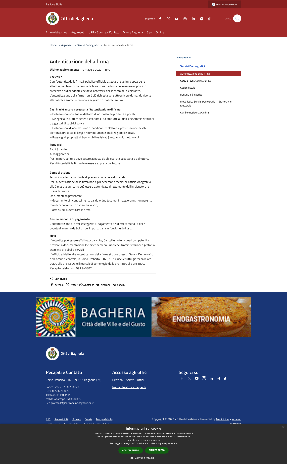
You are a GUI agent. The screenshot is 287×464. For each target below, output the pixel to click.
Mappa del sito (104, 419)
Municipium (222, 419)
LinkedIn (120, 285)
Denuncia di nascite (191, 95)
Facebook (59, 285)
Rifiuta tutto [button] (157, 450)
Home (53, 45)
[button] (143, 458)
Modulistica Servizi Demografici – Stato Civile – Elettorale (207, 103)
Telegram (104, 285)
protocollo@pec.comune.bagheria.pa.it (72, 403)
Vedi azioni (182, 57)
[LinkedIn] (192, 18)
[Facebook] (158, 18)
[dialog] (143, 444)
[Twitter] (167, 18)
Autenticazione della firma (195, 74)
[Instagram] (183, 18)
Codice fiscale (187, 88)
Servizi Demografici (88, 45)
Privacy (76, 419)
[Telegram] (200, 18)
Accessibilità (61, 419)
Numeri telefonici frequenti (129, 387)
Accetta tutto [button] (130, 450)
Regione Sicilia (54, 4)
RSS (48, 419)
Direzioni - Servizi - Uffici (128, 380)
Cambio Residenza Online (194, 112)
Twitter (73, 285)
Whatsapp (88, 285)
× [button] (283, 427)
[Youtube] (175, 18)
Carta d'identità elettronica (195, 81)
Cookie (88, 419)
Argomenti (67, 45)
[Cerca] (237, 18)
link (175, 443)
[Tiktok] (208, 18)
